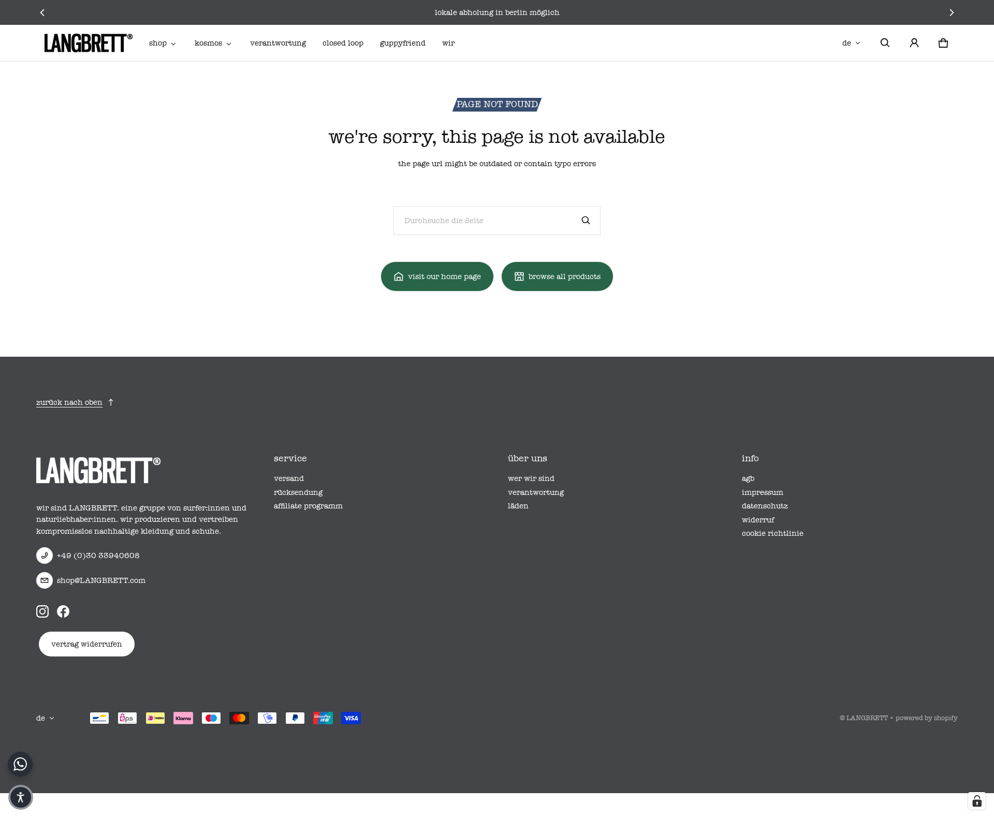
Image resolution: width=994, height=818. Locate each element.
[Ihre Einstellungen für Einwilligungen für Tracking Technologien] (977, 801)
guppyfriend (403, 43)
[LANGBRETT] (89, 43)
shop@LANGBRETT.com (101, 580)
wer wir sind (531, 478)
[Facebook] (63, 611)
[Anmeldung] (914, 42)
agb (748, 478)
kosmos (208, 43)
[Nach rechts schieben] (952, 12)
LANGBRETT (867, 718)
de (846, 43)
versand (289, 478)
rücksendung (298, 492)
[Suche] (586, 220)
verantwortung (278, 43)
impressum (762, 492)
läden (518, 505)
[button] (885, 42)
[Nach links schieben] (42, 12)
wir (448, 43)
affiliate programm (308, 505)
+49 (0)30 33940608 (98, 555)
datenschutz (765, 505)
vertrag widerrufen (86, 644)
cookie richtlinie (772, 533)
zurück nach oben (69, 402)
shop (158, 43)
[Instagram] (42, 611)
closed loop (343, 43)
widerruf (758, 519)
